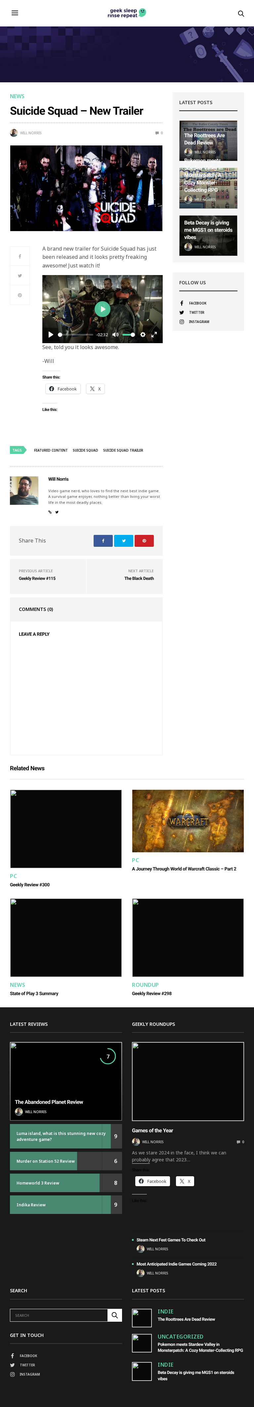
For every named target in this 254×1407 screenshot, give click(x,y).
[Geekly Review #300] (66, 828)
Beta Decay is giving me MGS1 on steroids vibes (208, 230)
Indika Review (31, 1205)
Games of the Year (152, 1130)
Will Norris (30, 133)
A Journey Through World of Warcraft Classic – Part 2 (184, 869)
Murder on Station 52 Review (46, 1161)
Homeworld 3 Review (38, 1183)
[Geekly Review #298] (188, 937)
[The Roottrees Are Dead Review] (142, 1318)
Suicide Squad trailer (123, 450)
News (17, 96)
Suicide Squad (85, 450)
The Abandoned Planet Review (49, 1102)
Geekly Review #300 (30, 885)
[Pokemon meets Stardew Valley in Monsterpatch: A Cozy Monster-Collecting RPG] (142, 1343)
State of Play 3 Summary (34, 993)
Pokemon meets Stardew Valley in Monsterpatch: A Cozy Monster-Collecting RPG (203, 175)
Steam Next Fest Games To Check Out (171, 1240)
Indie (166, 1311)
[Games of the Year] (188, 1081)
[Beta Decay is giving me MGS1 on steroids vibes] (142, 1371)
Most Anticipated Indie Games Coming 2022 (177, 1264)
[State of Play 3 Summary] (66, 937)
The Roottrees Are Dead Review (186, 1319)
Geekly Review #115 (37, 578)
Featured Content (51, 450)
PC (13, 876)
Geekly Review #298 (152, 993)
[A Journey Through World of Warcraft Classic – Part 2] (188, 821)
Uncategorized (181, 1336)
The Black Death (139, 578)
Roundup (145, 984)
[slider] (75, 335)
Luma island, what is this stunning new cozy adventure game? (61, 1136)
